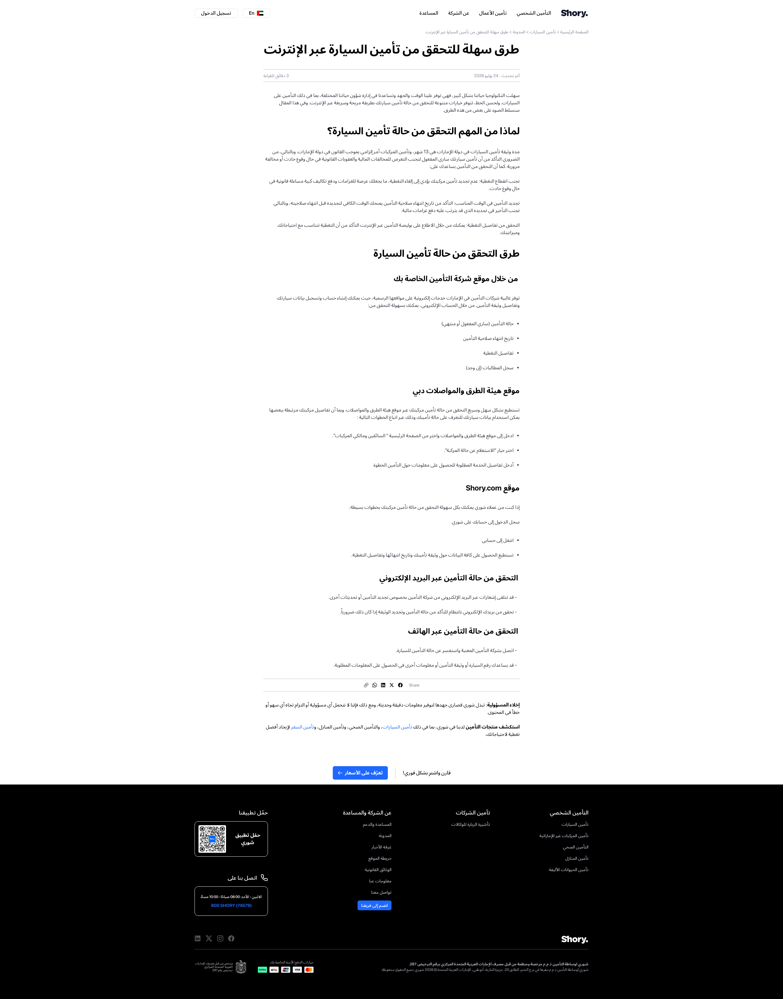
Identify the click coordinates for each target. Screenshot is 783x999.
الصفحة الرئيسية (574, 31)
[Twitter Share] (391, 685)
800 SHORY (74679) (231, 905)
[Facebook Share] (400, 685)
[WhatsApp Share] (374, 685)
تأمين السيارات (542, 31)
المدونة (519, 31)
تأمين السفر (302, 727)
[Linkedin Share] (383, 685)
